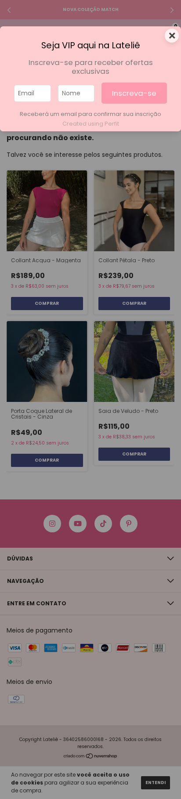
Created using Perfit (90, 123)
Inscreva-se (134, 93)
